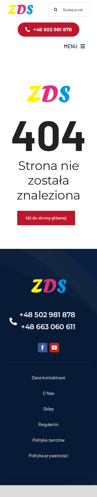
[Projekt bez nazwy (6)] (48, 275)
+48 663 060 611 (48, 326)
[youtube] (54, 347)
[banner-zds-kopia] (20, 5)
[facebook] (42, 347)
